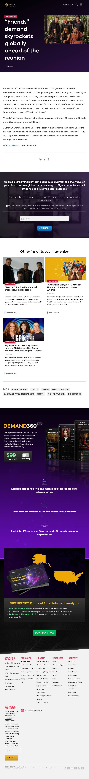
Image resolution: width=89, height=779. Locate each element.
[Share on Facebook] (48, 159)
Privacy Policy (51, 768)
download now (44, 633)
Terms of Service (39, 768)
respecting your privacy (53, 197)
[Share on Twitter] (44, 159)
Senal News (12, 146)
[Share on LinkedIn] (41, 159)
